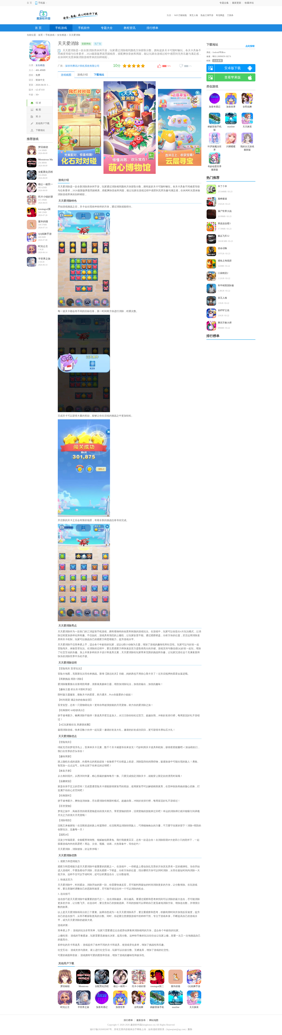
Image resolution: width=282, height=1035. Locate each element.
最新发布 (141, 1020)
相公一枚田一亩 (45, 184)
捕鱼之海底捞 (225, 260)
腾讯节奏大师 (225, 322)
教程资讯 (129, 28)
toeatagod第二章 (44, 209)
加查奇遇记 (102, 1007)
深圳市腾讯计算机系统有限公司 (82, 66)
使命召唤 (222, 248)
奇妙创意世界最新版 (214, 168)
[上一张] (94, 127)
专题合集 (224, 3)
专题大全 (107, 28)
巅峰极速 (222, 199)
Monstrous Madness (45, 159)
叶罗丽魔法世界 (214, 148)
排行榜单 (152, 28)
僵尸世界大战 (225, 211)
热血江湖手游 (207, 15)
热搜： (170, 15)
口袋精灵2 (223, 273)
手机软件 (84, 28)
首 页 (29, 3)
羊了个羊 (222, 186)
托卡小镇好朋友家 (45, 196)
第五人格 (193, 15)
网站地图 (153, 1020)
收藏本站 (249, 3)
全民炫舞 (138, 1007)
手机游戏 (61, 28)
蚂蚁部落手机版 (157, 1008)
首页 (40, 35)
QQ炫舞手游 (45, 234)
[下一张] (165, 127)
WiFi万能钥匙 (180, 15)
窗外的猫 (43, 221)
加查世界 (120, 1007)
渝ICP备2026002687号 (101, 1029)
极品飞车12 (223, 236)
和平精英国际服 (226, 285)
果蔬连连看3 (224, 223)
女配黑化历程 (45, 172)
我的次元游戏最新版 (247, 148)
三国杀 (230, 15)
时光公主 (43, 246)
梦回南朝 (43, 147)
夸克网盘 (220, 15)
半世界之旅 (44, 258)
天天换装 (194, 1007)
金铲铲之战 (223, 310)
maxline (175, 1007)
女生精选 (61, 35)
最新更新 (236, 3)
